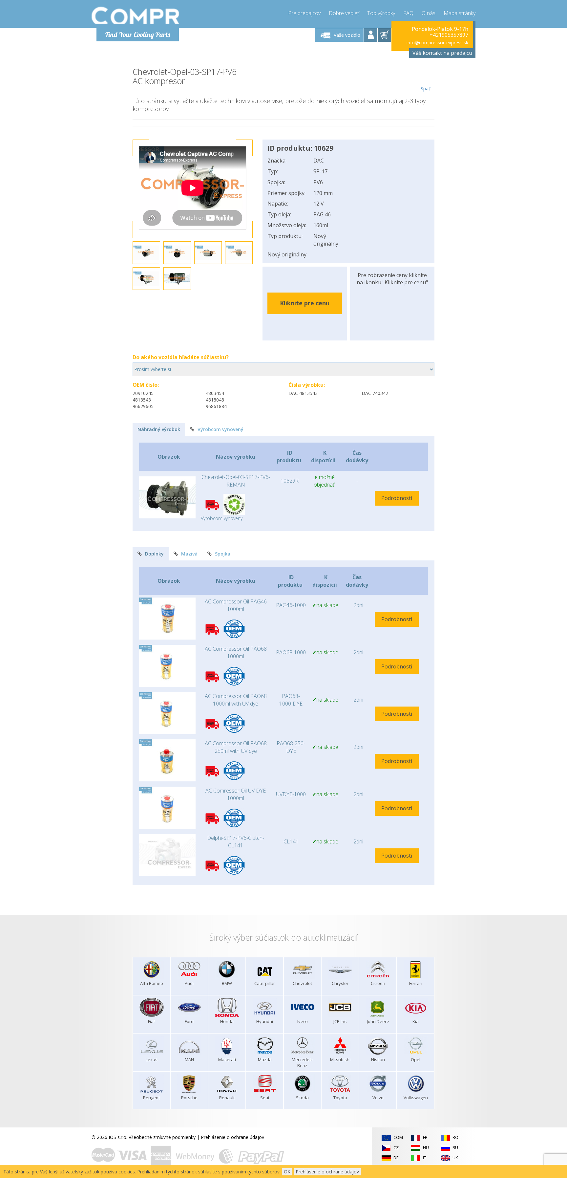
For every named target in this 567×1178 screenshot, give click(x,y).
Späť (425, 88)
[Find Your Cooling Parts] (136, 15)
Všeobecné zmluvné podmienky (162, 1137)
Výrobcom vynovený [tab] (220, 429)
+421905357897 (449, 34)
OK (287, 1171)
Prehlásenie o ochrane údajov (232, 1137)
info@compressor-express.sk (437, 42)
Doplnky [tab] (154, 554)
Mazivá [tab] (189, 554)
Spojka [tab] (222, 554)
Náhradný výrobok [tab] (158, 429)
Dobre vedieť (344, 13)
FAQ (408, 13)
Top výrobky (381, 13)
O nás (428, 13)
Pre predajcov (304, 13)
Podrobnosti (396, 498)
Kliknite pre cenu (304, 303)
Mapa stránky (459, 13)
